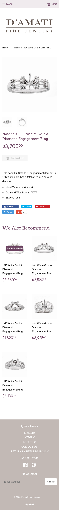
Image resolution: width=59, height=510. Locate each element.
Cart (54, 4)
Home (5, 47)
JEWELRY (30, 432)
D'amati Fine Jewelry (30, 496)
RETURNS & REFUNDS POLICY (30, 451)
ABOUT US (29, 442)
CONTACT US (29, 446)
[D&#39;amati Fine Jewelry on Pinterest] (33, 466)
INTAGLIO (29, 437)
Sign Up (51, 481)
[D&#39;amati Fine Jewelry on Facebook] (25, 466)
